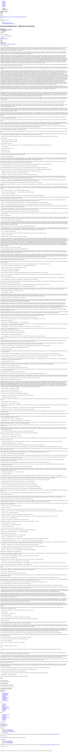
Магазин (3, 1)
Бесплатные (14, 16)
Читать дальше (2, 739)
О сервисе (4, 2)
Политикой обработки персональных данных (51, 734)
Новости (3, 5)
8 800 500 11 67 (3, 726)
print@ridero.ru (10, 730)
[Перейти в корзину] (2, 18)
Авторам (3, 4)
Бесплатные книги (5, 717)
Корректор (4, 696)
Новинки (4, 716)
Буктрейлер (4, 695)
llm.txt (3, 711)
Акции (3, 6)
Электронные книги (5, 714)
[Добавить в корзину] (4, 32)
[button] (34, 14)
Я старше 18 (3, 683)
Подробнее (2, 37)
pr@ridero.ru (6, 732)
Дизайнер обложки (5, 697)
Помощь (3, 8)
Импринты (6, 16)
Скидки (17, 16)
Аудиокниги (4, 715)
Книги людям (24, 16)
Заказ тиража (4, 698)
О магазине (4, 704)
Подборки (20, 16)
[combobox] (34, 13)
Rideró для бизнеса (5, 700)
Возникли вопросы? (5, 706)
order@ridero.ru (12, 731)
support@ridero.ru (10, 729)
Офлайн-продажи (5, 693)
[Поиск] (1, 14)
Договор (3, 710)
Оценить (6, 38)
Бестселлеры (10, 16)
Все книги (2, 16)
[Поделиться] (1, 41)
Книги (3, 705)
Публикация (4, 699)
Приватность (4, 707)
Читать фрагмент (3, 30)
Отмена (6, 683)
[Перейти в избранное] (1, 18)
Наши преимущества (6, 708)
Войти (2, 12)
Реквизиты (4, 709)
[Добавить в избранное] (1, 40)
